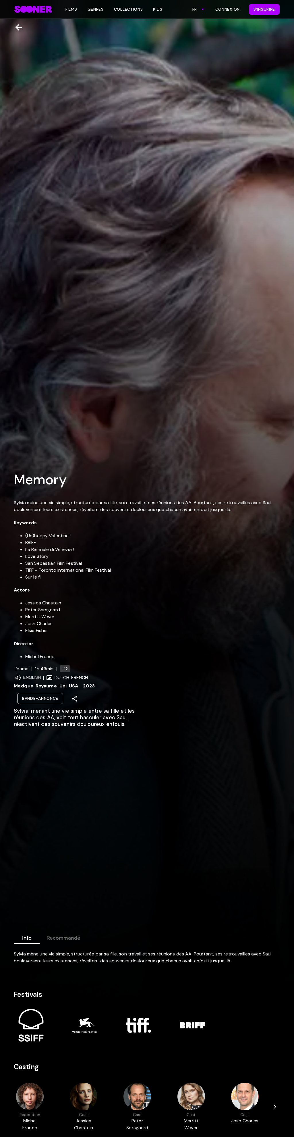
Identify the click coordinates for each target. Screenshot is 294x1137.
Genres (96, 9)
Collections (128, 9)
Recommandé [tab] (63, 937)
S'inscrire (264, 9)
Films (71, 9)
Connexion (227, 9)
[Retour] (16, 27)
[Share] (74, 698)
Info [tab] (27, 937)
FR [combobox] (194, 9)
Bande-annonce (40, 698)
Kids (157, 9)
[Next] (275, 1107)
